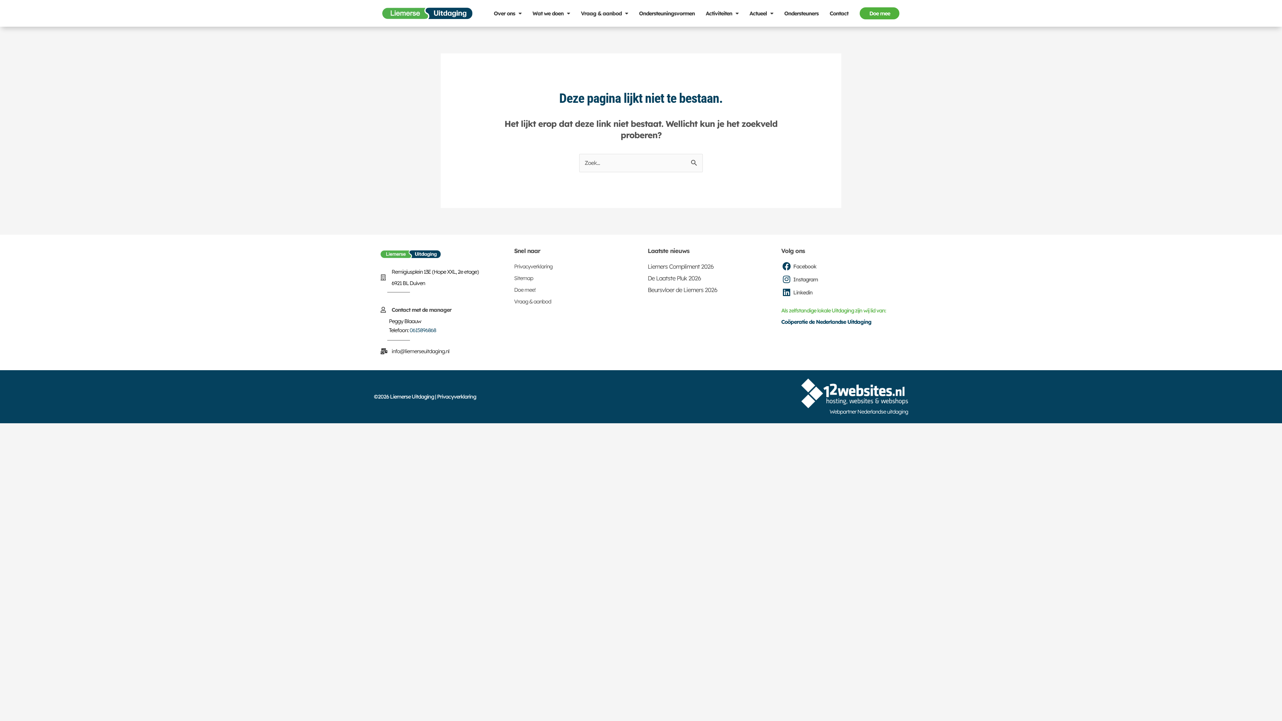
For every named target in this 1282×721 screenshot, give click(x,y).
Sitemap (523, 278)
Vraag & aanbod (601, 13)
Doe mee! (525, 289)
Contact (839, 13)
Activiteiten (719, 13)
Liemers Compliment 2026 (680, 266)
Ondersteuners (801, 13)
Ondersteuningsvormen (667, 13)
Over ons (504, 13)
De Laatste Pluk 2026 (674, 278)
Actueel (758, 13)
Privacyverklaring (533, 266)
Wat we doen (548, 13)
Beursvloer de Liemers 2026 (682, 290)
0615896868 (423, 330)
